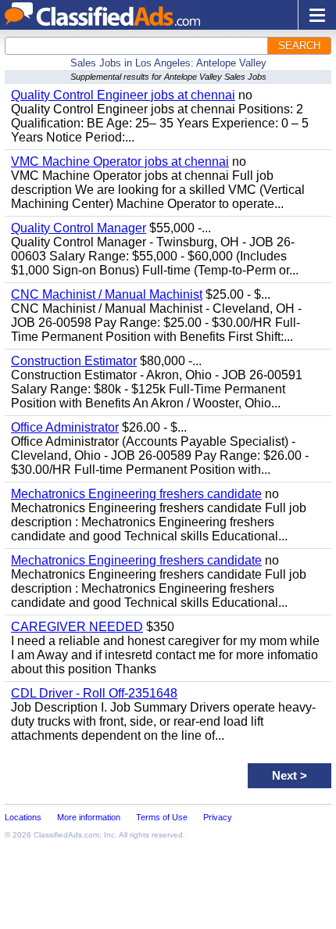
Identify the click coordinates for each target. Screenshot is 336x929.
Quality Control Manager (78, 228)
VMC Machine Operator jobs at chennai (120, 161)
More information (88, 817)
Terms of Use (162, 817)
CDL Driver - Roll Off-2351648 (94, 693)
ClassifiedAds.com (66, 834)
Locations (23, 817)
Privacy (217, 817)
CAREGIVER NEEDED (77, 626)
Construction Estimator (74, 361)
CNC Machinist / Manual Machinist (106, 294)
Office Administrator (65, 427)
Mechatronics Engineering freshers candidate (136, 493)
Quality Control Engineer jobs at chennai (123, 95)
